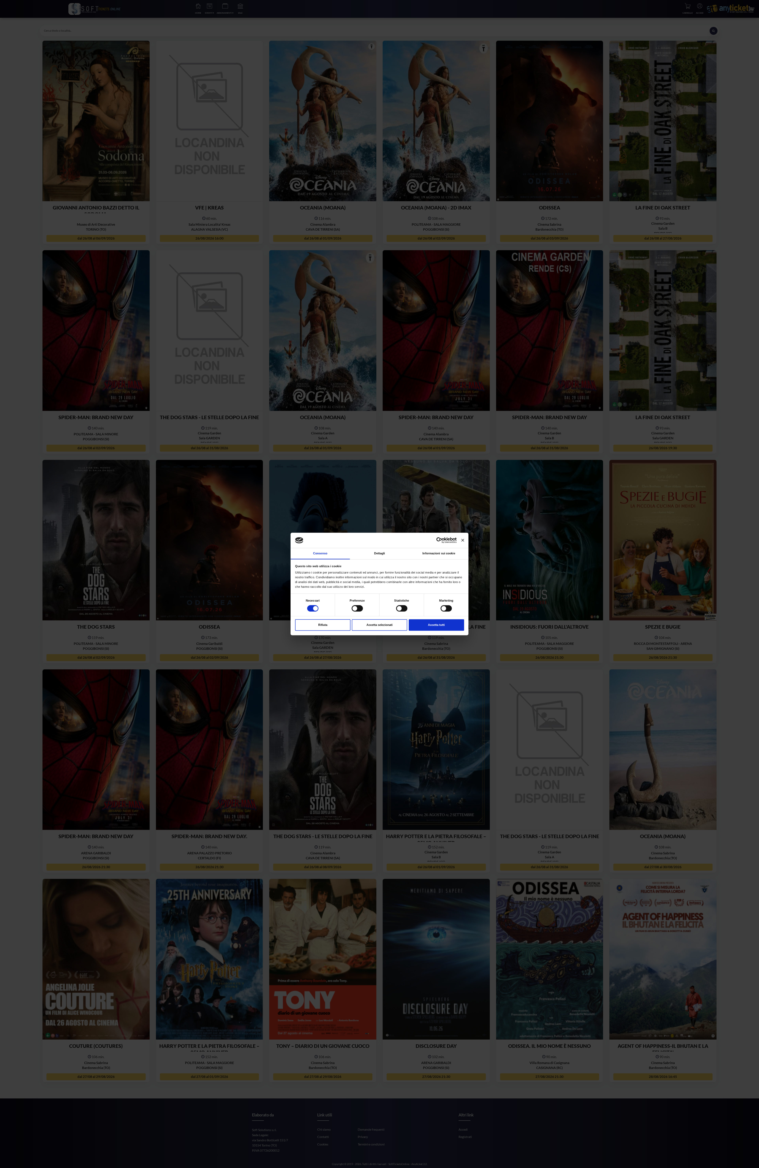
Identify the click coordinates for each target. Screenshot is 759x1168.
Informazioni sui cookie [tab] (438, 553)
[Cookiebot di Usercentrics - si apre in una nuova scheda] (439, 540)
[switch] (357, 608)
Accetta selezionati (379, 624)
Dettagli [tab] (379, 553)
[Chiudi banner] (462, 540)
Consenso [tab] (320, 553)
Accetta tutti (436, 624)
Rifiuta (322, 624)
